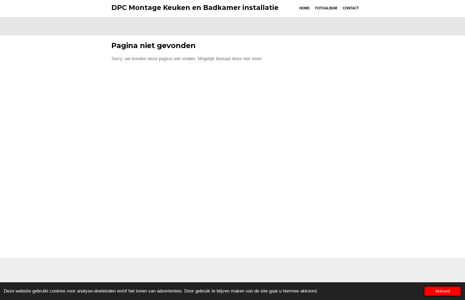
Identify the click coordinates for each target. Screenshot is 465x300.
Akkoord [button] (442, 291)
